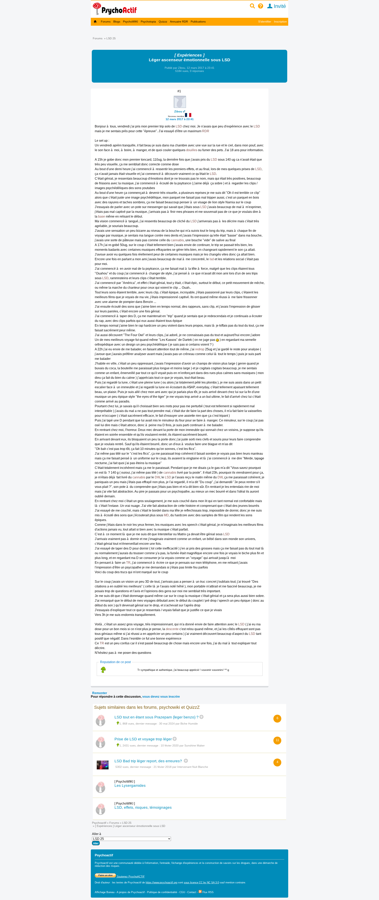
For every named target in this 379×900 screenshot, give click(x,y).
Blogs (116, 21)
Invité (279, 6)
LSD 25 (111, 38)
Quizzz (163, 21)
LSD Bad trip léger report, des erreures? (148, 761)
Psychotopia (148, 21)
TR (128, 562)
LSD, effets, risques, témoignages (143, 807)
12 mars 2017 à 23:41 (180, 119)
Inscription (280, 21)
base (101, 216)
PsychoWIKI (130, 21)
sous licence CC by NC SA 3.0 (201, 882)
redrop (199, 349)
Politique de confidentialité (162, 892)
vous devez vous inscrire (161, 696)
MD (166, 515)
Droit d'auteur (102, 882)
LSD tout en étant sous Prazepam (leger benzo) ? (156, 717)
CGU (182, 892)
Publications (198, 21)
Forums (106, 21)
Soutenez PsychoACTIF (130, 876)
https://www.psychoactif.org (161, 882)
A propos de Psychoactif (131, 892)
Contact (191, 892)
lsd (212, 259)
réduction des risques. (107, 865)
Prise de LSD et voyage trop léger (143, 739)
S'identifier (264, 21)
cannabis (177, 240)
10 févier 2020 (170, 745)
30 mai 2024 (167, 723)
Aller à (96, 834)
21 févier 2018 (163, 766)
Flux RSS (208, 892)
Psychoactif (99, 822)
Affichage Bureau (104, 892)
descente (172, 629)
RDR (205, 131)
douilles (191, 150)
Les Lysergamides (130, 785)
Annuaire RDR (179, 21)
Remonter (99, 693)
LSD (179, 126)
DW (157, 477)
